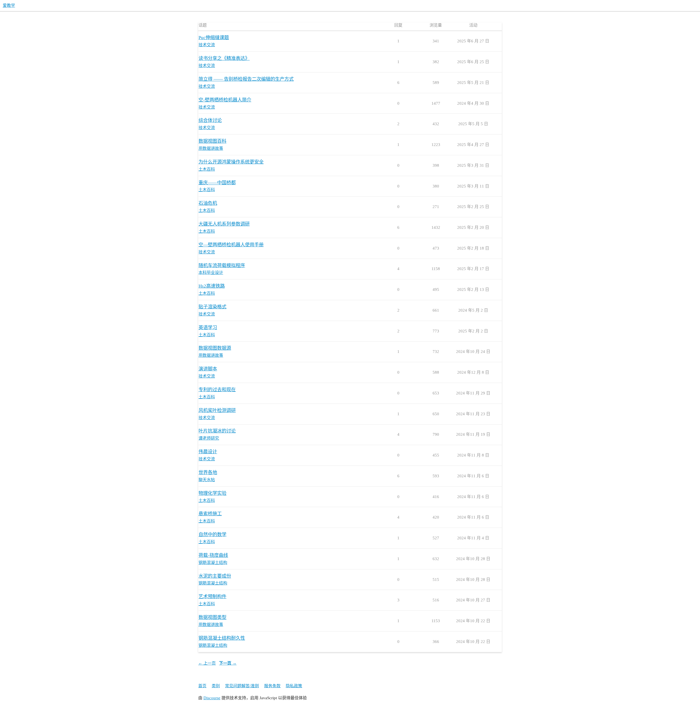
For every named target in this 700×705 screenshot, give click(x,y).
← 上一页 (207, 663)
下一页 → (228, 663)
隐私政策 (294, 686)
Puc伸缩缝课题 (214, 37)
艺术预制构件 (212, 596)
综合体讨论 (210, 120)
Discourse (211, 698)
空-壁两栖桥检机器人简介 (225, 100)
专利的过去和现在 (217, 389)
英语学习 (208, 327)
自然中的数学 (212, 534)
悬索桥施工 (210, 513)
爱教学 (9, 5)
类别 (216, 686)
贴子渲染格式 (212, 306)
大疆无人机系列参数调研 (224, 224)
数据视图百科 (212, 141)
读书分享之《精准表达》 (224, 58)
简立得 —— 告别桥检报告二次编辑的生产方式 (246, 79)
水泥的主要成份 (215, 576)
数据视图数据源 (215, 348)
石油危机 (208, 203)
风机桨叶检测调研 (217, 410)
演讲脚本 (208, 368)
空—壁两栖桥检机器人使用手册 (231, 244)
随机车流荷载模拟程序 (222, 265)
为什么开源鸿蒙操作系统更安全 (231, 162)
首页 (202, 686)
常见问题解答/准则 (242, 686)
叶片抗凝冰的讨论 (217, 431)
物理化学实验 (212, 493)
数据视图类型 (212, 617)
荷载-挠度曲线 (213, 555)
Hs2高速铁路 (212, 286)
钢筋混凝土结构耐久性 (222, 638)
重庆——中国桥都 (217, 182)
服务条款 (272, 686)
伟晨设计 (208, 451)
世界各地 (208, 472)
